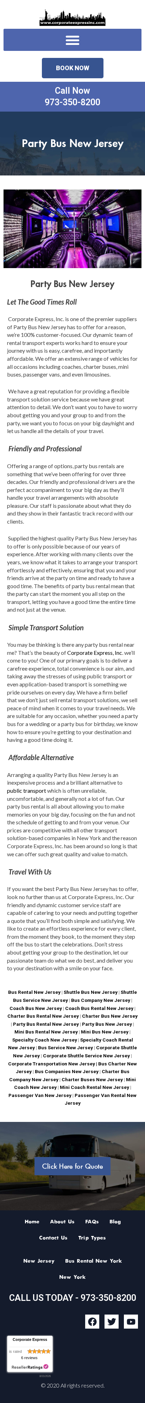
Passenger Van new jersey (39, 1095)
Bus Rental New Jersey (34, 992)
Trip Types (92, 1238)
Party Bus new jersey (107, 1024)
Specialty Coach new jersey (44, 1040)
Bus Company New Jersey (101, 1000)
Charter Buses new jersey (92, 1079)
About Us (62, 1221)
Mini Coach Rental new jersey (94, 1087)
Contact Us (53, 1238)
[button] (72, 40)
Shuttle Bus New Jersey (91, 992)
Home (32, 1221)
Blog (115, 1221)
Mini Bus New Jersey (104, 1032)
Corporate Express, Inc (94, 652)
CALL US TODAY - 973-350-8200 (72, 1298)
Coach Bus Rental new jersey (99, 1008)
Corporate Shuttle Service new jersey (86, 1055)
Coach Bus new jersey (36, 1008)
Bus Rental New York (93, 1261)
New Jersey (39, 1261)
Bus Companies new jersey (66, 1071)
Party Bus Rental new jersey (46, 1024)
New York (72, 1277)
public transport (26, 790)
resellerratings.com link (30, 1367)
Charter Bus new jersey (110, 1016)
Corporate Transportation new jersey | (53, 1063)
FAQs (92, 1221)
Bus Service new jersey (65, 1047)
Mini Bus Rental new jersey (46, 1032)
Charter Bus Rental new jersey (43, 1016)
